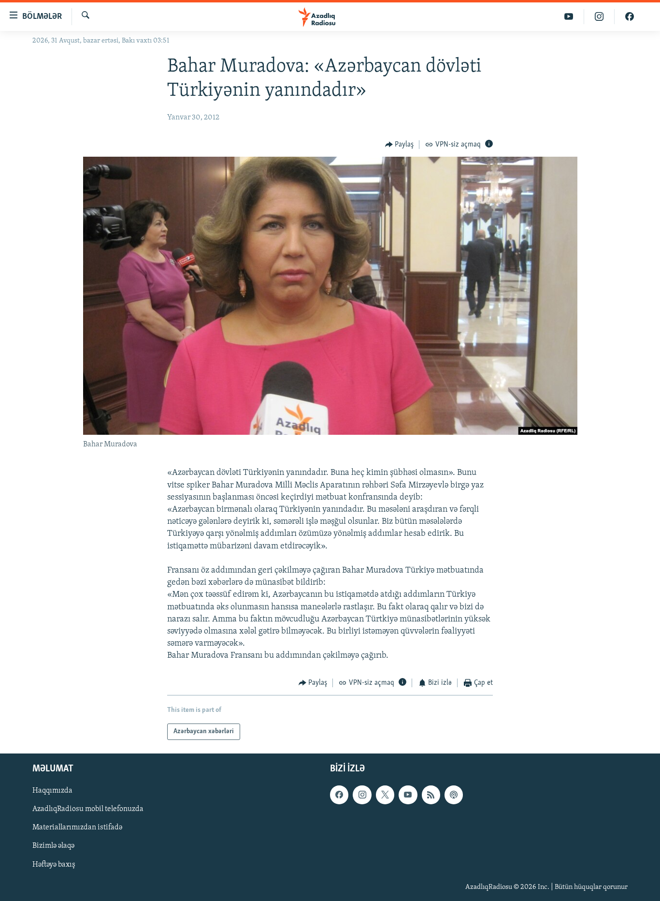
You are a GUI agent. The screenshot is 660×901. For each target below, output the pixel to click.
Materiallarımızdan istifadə (77, 827)
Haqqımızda (52, 791)
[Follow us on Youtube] (408, 794)
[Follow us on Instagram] (362, 794)
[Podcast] (454, 794)
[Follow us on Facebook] (339, 794)
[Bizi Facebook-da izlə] (630, 16)
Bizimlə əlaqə (53, 846)
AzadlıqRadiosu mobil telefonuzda (87, 809)
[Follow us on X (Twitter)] (385, 794)
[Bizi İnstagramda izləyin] (599, 16)
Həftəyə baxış (53, 865)
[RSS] (431, 794)
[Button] (399, 144)
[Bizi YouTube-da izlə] (569, 16)
